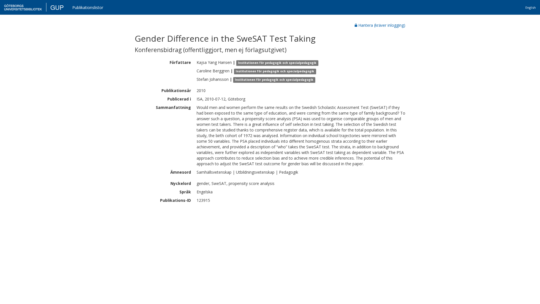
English (530, 7)
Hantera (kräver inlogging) (381, 25)
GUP (57, 7)
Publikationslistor (87, 7)
